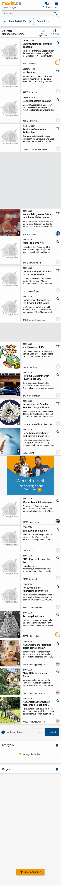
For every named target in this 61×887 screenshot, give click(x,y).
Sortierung (55, 34)
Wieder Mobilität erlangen (37, 502)
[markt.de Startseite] (11, 3)
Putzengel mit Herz (33, 616)
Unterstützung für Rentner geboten (37, 45)
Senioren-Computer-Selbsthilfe (34, 131)
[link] (55, 21)
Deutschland (43, 21)
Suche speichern (43, 35)
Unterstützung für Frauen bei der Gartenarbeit (37, 273)
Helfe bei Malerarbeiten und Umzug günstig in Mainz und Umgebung (36, 435)
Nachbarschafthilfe (33, 347)
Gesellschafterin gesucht (37, 100)
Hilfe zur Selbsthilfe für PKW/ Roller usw (36, 377)
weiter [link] (51, 732)
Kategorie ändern (32, 754)
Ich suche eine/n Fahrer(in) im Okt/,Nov (35, 589)
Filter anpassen (32, 872)
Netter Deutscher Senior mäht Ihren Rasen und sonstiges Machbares (36, 703)
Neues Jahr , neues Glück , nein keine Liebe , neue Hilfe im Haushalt (38, 216)
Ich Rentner (29, 72)
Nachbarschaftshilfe (14, 21)
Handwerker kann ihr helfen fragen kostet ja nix (37, 302)
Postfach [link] (47, 7)
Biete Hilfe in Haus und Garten (35, 675)
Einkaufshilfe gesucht (35, 530)
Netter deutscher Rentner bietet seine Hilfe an (37, 646)
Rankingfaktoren (15, 732)
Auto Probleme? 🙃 (33, 242)
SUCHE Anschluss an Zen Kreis (37, 561)
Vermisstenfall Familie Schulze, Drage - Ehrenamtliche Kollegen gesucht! (38, 406)
